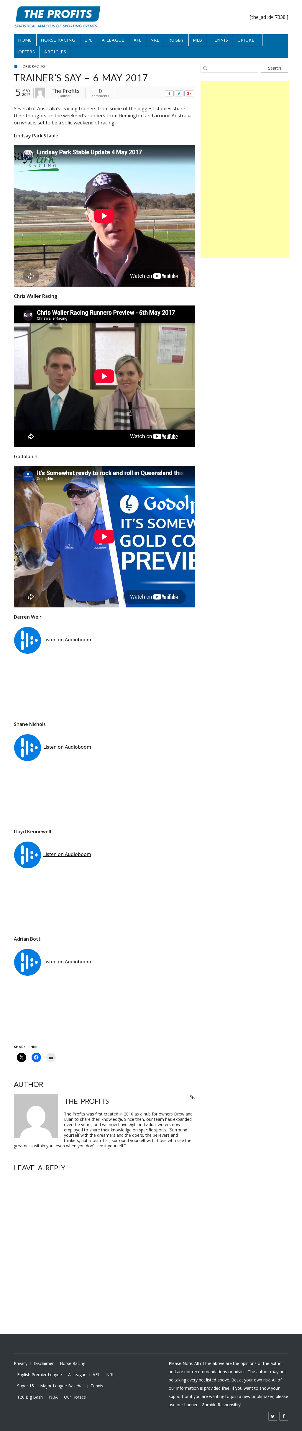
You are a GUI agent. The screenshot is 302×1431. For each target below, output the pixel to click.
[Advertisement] (245, 169)
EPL (89, 39)
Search (274, 68)
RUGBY (176, 39)
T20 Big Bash (30, 1397)
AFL (138, 39)
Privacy (20, 1363)
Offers (26, 51)
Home (25, 39)
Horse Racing (72, 1363)
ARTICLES (55, 51)
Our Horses (75, 1397)
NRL (155, 39)
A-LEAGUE (113, 39)
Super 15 (25, 1386)
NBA (53, 1397)
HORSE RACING (58, 39)
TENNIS (219, 39)
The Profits (65, 90)
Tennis (97, 1386)
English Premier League (39, 1374)
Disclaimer (44, 1363)
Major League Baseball (62, 1386)
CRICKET (247, 39)
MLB (197, 39)
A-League (77, 1374)
